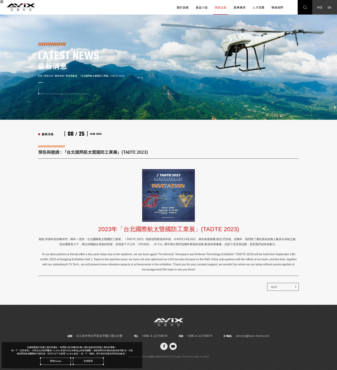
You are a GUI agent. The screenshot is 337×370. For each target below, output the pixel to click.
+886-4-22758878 (154, 335)
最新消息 (59, 75)
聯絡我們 (277, 7)
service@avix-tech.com (252, 335)
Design (195, 356)
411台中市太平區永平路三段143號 (99, 335)
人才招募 (259, 7)
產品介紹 (202, 7)
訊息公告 (221, 7)
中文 (320, 7)
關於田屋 (183, 7)
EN (329, 7)
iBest (206, 356)
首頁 (40, 75)
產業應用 (240, 7)
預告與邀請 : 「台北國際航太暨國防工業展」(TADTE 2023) (95, 75)
